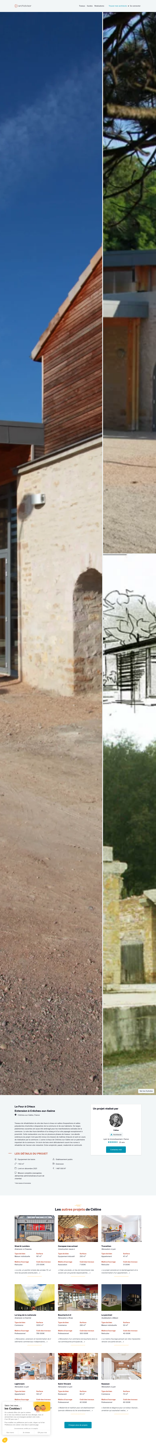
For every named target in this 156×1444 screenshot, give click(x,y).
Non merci (10, 1432)
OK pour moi (42, 1432)
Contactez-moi (116, 1149)
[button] (5, 1440)
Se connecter (135, 6)
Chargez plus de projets (78, 1425)
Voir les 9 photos (146, 1091)
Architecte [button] (117, 1135)
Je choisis (26, 1432)
